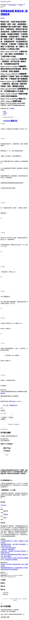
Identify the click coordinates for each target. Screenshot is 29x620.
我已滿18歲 (3, 617)
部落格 (5, 113)
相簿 (4, 111)
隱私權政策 (25, 598)
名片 (4, 114)
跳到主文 (3, 18)
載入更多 (3, 410)
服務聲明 (15, 600)
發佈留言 (3, 419)
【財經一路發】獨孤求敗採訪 (8, 547)
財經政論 (12, 108)
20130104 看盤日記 (10, 121)
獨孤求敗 (3, 393)
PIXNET (6, 598)
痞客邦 (10, 401)
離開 (8, 617)
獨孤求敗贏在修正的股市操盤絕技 (9, 569)
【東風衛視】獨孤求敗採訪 (8, 549)
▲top (2, 407)
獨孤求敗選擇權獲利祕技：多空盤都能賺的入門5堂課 (14, 567)
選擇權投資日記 (13, 405)
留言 (14, 401)
